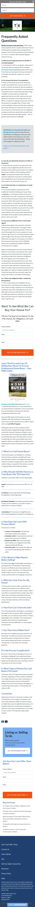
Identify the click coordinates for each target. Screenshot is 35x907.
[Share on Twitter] (6, 722)
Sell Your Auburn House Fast (11, 864)
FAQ (2, 859)
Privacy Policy (6, 873)
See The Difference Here (16, 751)
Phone (3, 334)
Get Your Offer (16, 16)
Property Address (6, 327)
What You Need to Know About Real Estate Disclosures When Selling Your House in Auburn (16, 819)
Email (3, 342)
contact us (6, 55)
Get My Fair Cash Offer (16, 352)
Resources (5, 869)
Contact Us (5, 849)
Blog (3, 878)
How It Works (6, 854)
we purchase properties (12, 70)
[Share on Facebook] (2, 722)
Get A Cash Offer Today (9, 844)
